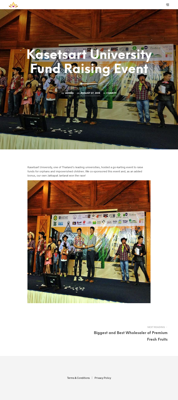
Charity (111, 93)
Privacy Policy (103, 377)
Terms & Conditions (78, 377)
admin (69, 93)
